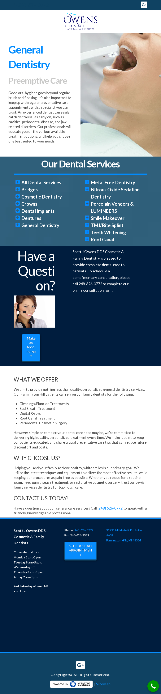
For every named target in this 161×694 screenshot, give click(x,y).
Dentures (31, 218)
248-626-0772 (33, 5)
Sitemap (103, 684)
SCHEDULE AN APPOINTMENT (80, 550)
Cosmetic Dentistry (41, 197)
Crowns (29, 204)
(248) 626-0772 (110, 508)
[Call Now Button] (153, 686)
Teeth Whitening (108, 232)
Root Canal (102, 239)
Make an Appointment (31, 347)
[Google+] (144, 4)
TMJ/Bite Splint (107, 225)
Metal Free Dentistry (113, 182)
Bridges (29, 189)
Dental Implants (38, 211)
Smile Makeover (108, 218)
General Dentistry (40, 225)
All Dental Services (41, 182)
